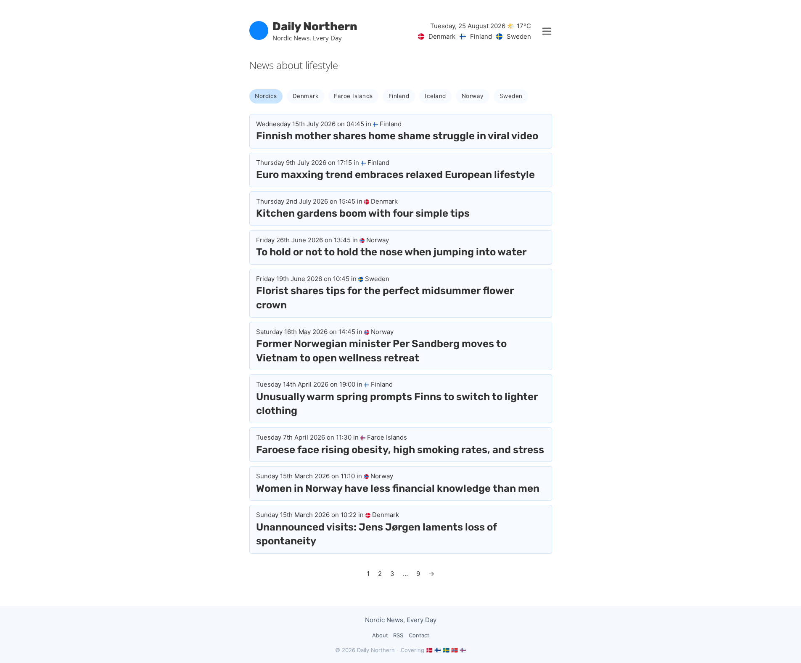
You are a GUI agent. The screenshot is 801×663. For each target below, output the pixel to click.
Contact (419, 635)
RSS (398, 635)
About (380, 635)
